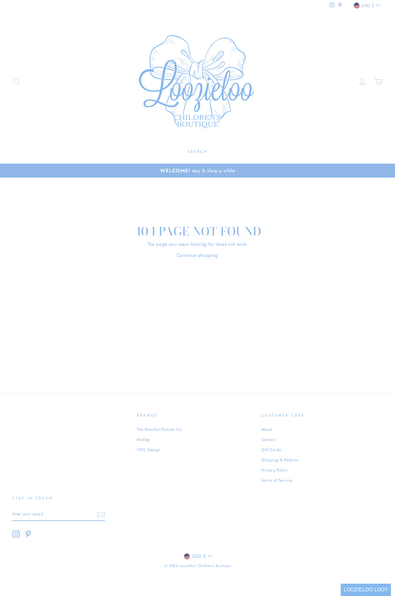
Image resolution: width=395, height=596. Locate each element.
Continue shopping (197, 255)
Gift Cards (271, 450)
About (266, 429)
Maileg (143, 439)
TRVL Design (148, 450)
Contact (268, 439)
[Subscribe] (101, 514)
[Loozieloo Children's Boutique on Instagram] (16, 534)
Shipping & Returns (279, 460)
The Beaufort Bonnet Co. (159, 429)
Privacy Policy (274, 470)
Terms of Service (277, 480)
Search (197, 151)
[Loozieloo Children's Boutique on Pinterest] (28, 534)
